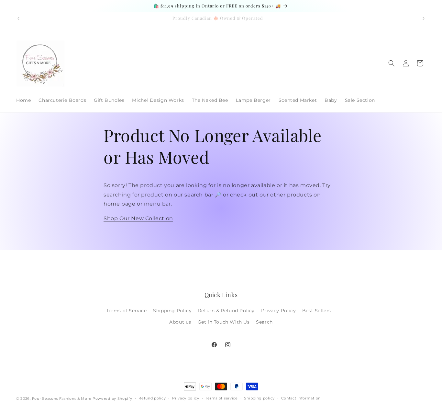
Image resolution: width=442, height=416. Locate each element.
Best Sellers (316, 311)
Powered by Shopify (112, 398)
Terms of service (222, 398)
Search (264, 322)
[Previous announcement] (18, 18)
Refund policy (152, 398)
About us (180, 322)
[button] (391, 63)
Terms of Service (126, 311)
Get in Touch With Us (224, 322)
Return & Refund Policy (226, 311)
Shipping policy (259, 398)
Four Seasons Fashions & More (62, 398)
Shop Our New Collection (138, 218)
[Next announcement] (423, 18)
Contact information (301, 398)
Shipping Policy (172, 311)
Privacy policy (185, 398)
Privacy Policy (278, 311)
